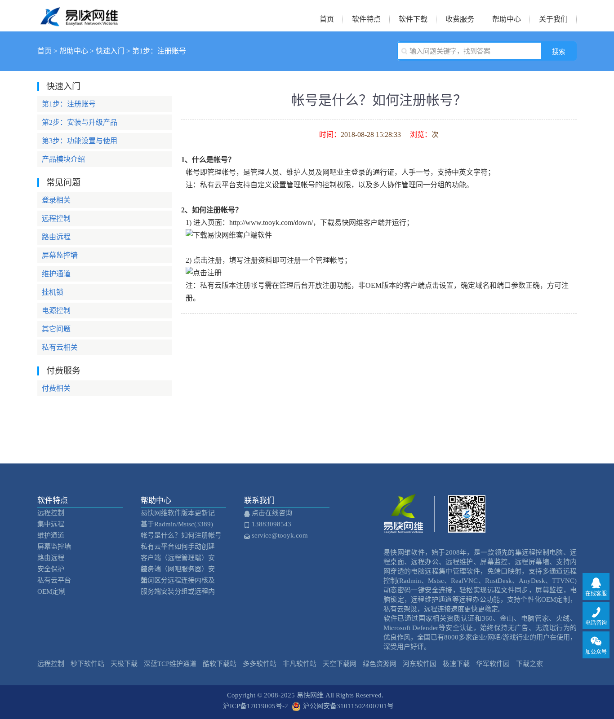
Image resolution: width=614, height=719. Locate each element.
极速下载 (456, 663)
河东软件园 (419, 663)
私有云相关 (60, 347)
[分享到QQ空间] (379, 353)
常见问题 (63, 182)
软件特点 (366, 19)
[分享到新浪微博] (379, 371)
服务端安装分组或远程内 (178, 591)
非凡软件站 (299, 663)
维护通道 (56, 274)
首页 (327, 19)
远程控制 (56, 218)
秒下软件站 (87, 663)
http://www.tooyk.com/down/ (271, 222)
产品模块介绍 (63, 159)
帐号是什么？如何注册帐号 (181, 535)
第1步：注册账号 (159, 51)
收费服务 (459, 19)
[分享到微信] (379, 425)
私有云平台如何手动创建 (178, 546)
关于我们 (553, 19)
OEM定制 (51, 591)
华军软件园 (493, 663)
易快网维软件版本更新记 (178, 512)
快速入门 (110, 51)
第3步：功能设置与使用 (79, 141)
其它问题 (56, 329)
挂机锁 (52, 292)
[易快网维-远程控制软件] (81, 21)
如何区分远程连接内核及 (178, 580)
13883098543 (270, 524)
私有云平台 (54, 580)
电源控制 (56, 310)
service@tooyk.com (279, 535)
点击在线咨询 (271, 512)
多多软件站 (259, 663)
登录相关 (56, 200)
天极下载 (124, 663)
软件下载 (413, 19)
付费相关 (56, 388)
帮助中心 (506, 19)
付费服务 (63, 370)
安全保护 (50, 569)
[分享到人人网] (379, 407)
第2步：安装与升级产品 (79, 122)
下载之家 (529, 663)
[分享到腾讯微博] (379, 389)
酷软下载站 (219, 663)
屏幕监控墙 (60, 255)
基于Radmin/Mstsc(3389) (177, 524)
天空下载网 (339, 663)
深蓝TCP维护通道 (170, 663)
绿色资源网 (379, 663)
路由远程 (56, 237)
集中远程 (50, 524)
